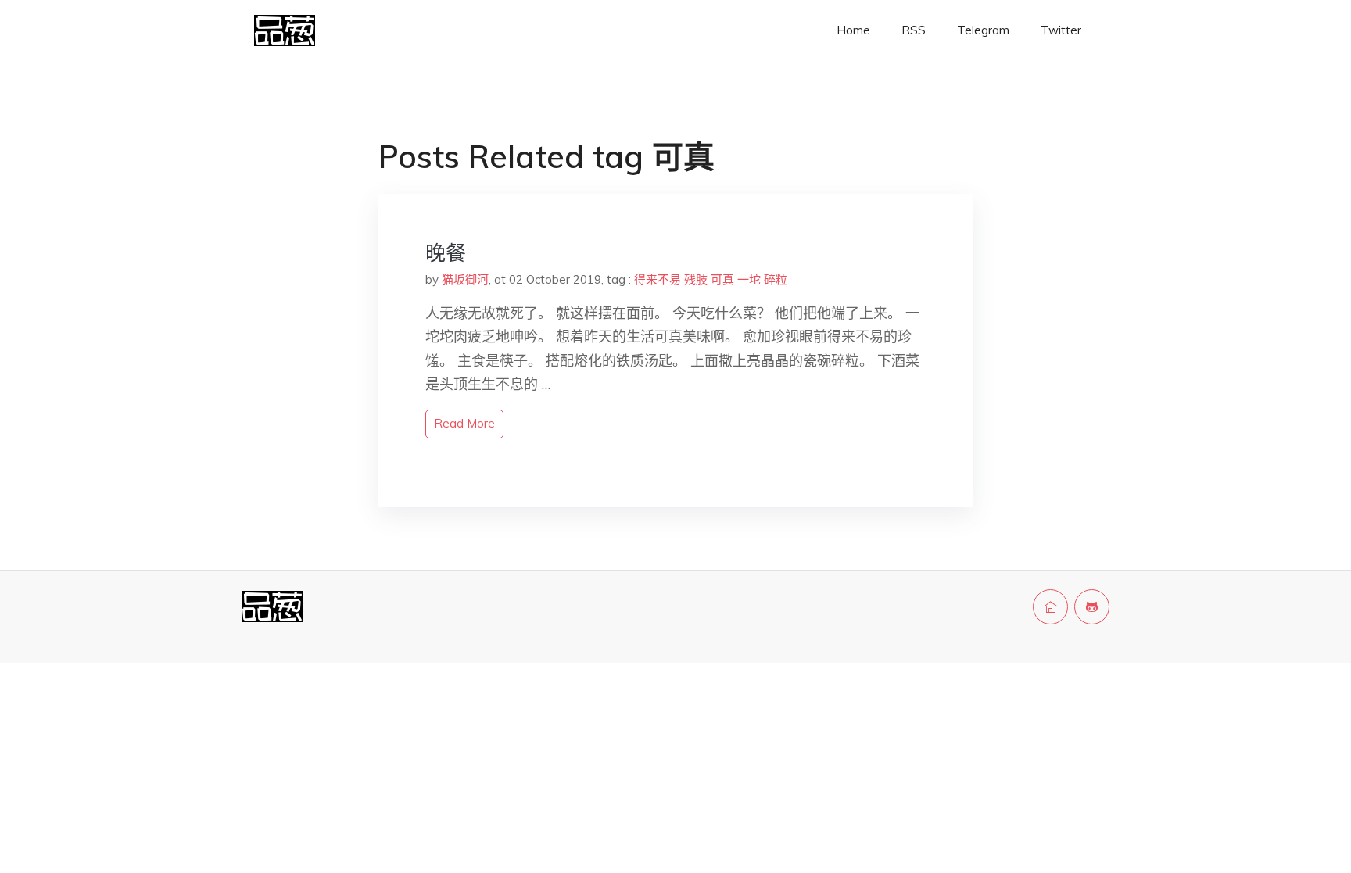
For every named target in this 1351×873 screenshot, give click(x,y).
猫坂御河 (465, 279)
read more (464, 423)
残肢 (696, 279)
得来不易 (657, 279)
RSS (913, 30)
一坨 (749, 279)
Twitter (1061, 30)
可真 (722, 279)
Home (853, 30)
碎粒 (775, 279)
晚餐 (445, 253)
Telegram (983, 30)
